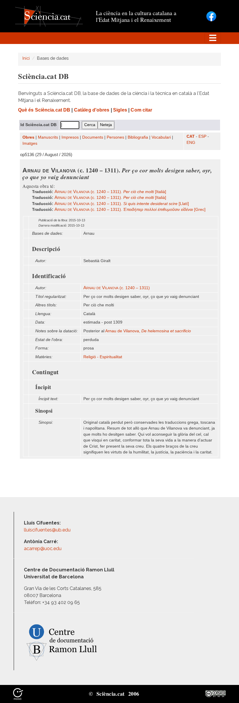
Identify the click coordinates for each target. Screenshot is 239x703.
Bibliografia (138, 137)
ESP (202, 136)
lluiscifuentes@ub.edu (48, 530)
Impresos (70, 137)
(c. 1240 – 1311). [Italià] (110, 192)
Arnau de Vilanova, (148, 331)
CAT (191, 136)
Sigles (120, 109)
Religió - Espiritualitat (102, 357)
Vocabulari (161, 137)
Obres (28, 137)
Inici (26, 58)
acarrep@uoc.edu (42, 548)
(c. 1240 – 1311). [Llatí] (122, 204)
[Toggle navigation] (213, 38)
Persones (115, 137)
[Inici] (49, 16)
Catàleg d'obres (92, 109)
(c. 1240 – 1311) (116, 288)
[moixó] (18, 693)
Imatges (29, 143)
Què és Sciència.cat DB (44, 109)
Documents (92, 137)
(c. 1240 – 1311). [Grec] (130, 209)
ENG (191, 142)
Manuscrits (48, 137)
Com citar (141, 109)
